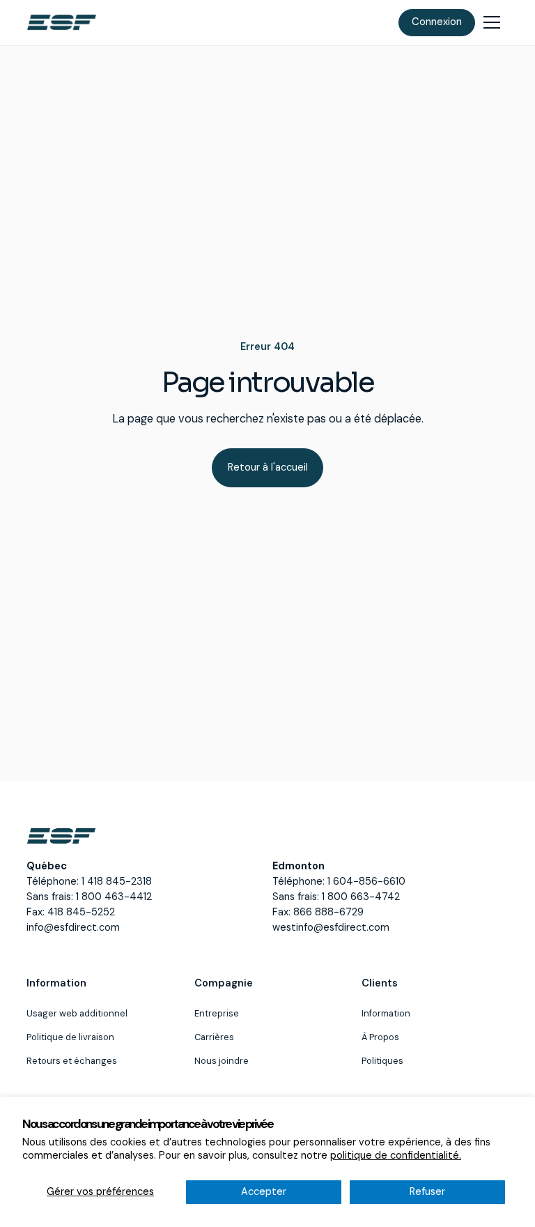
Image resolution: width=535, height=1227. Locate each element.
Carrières (214, 1037)
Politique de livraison (70, 1037)
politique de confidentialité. (395, 1155)
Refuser (427, 1191)
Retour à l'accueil (268, 467)
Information (386, 1013)
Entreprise (216, 1013)
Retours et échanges (71, 1061)
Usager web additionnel (76, 1013)
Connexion (437, 22)
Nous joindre (221, 1061)
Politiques (382, 1061)
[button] (492, 22)
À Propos (380, 1037)
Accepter (263, 1191)
